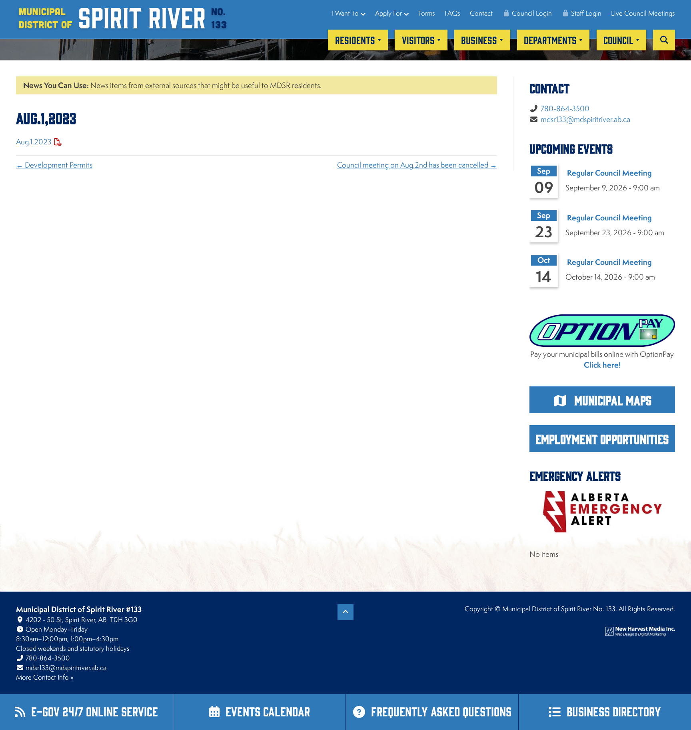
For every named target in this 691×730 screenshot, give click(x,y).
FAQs (452, 13)
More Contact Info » (45, 677)
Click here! (602, 365)
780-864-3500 (565, 108)
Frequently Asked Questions (441, 711)
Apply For (388, 13)
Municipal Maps (611, 399)
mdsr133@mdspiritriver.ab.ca (585, 119)
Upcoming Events (571, 148)
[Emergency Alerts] (602, 511)
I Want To (345, 13)
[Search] (664, 40)
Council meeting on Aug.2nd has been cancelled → (417, 165)
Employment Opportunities (602, 438)
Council (618, 40)
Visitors (418, 40)
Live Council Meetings (643, 13)
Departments (550, 40)
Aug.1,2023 (34, 141)
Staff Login (585, 13)
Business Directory (614, 711)
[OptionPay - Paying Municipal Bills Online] (602, 330)
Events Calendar (268, 711)
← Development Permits (54, 165)
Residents (355, 40)
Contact (481, 13)
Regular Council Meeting (609, 173)
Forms (426, 13)
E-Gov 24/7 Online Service (94, 711)
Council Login (531, 13)
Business (479, 40)
